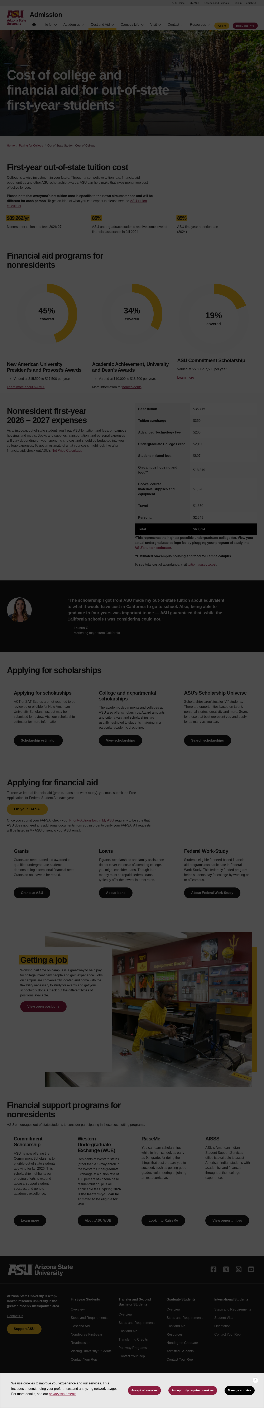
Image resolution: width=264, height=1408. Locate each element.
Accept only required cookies (193, 1390)
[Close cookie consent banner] (255, 1380)
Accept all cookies (144, 1390)
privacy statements (62, 1394)
